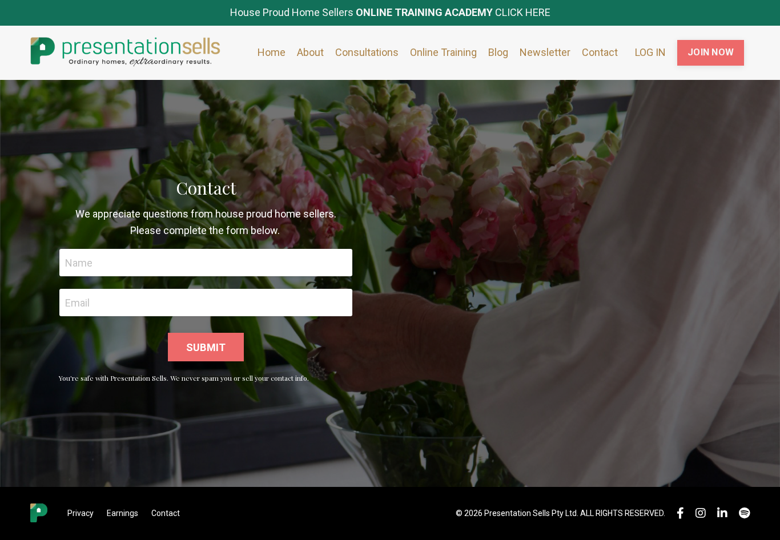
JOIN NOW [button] (710, 52)
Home (272, 52)
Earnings (122, 513)
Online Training (443, 52)
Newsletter (545, 52)
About (310, 52)
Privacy (80, 513)
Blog (498, 52)
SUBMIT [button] (206, 347)
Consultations (367, 52)
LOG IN (650, 52)
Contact (600, 52)
